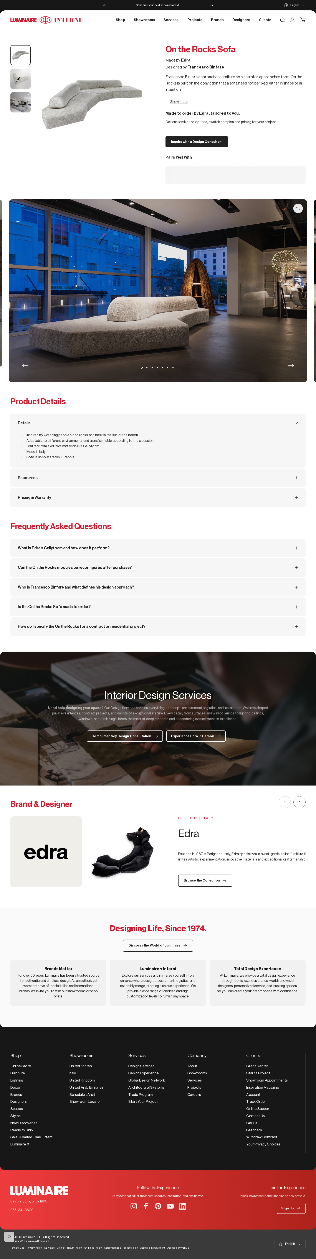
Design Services (141, 1066)
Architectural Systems (146, 1087)
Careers (194, 1094)
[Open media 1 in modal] (92, 103)
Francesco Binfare (205, 67)
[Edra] (84, 851)
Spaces (16, 1109)
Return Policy (74, 1248)
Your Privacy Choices (263, 1144)
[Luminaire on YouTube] (170, 1206)
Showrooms (197, 1073)
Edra (186, 60)
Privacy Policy (34, 1248)
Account (253, 1094)
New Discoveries (23, 1123)
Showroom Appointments (267, 1080)
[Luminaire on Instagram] (133, 1206)
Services (194, 1080)
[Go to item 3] (20, 102)
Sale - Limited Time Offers (31, 1137)
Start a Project (258, 1073)
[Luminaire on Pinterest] (158, 1206)
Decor (15, 1087)
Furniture (17, 1073)
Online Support (258, 1109)
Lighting (16, 1080)
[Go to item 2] (20, 79)
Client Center (257, 1066)
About (192, 1066)
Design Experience (143, 1073)
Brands (16, 1094)
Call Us (251, 1123)
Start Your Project (143, 1101)
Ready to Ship (21, 1130)
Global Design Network (146, 1080)
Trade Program (140, 1094)
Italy (72, 1073)
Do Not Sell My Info (54, 1248)
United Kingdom (82, 1080)
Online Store (20, 1066)
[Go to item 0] (20, 55)
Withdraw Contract (261, 1137)
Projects (194, 1087)
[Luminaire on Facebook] (145, 1206)
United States (80, 1066)
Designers (18, 1101)
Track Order (256, 1101)
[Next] (211, 5)
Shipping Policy (92, 1248)
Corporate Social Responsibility (121, 1248)
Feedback (254, 1130)
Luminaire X (19, 1144)
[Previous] (104, 5)
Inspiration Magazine (262, 1087)
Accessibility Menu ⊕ (178, 1248)
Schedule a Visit (82, 1094)
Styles (15, 1116)
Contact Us (255, 1116)
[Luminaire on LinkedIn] (182, 1206)
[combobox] (295, 5)
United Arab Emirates (86, 1087)
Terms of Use (17, 1248)
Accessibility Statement (152, 1248)
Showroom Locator (85, 1101)
